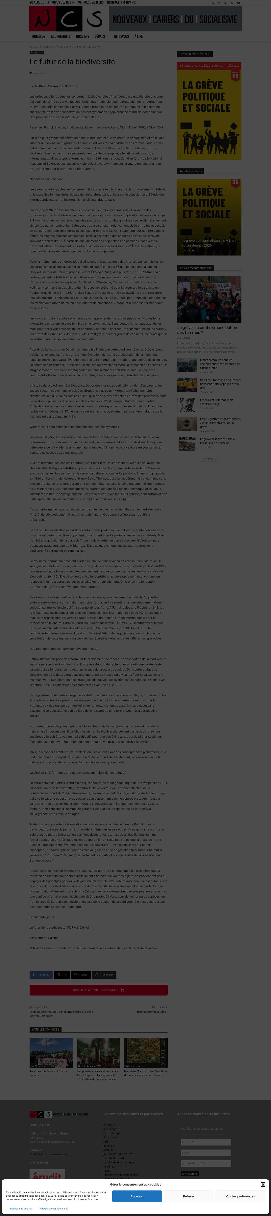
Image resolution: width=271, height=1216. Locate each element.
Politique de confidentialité (53, 1208)
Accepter (137, 1196)
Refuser (188, 1196)
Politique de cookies (21, 1208)
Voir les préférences (240, 1196)
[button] (263, 1185)
